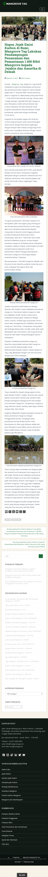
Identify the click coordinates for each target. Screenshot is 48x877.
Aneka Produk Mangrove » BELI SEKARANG (21, 618)
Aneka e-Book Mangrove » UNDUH (18, 666)
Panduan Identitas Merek (11, 814)
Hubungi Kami (29, 862)
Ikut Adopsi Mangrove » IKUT (15, 610)
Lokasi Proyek (16, 520)
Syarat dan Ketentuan (9, 840)
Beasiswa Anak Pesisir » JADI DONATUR (19, 644)
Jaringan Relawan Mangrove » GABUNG (19, 614)
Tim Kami (17, 862)
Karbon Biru (6, 769)
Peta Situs (5, 844)
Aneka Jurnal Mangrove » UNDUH (17, 640)
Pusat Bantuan (7, 831)
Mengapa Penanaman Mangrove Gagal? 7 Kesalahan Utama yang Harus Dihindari (20, 570)
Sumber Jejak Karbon (9, 778)
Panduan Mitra (7, 822)
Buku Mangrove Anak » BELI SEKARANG (19, 670)
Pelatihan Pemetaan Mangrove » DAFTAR (20, 622)
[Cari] (41, 556)
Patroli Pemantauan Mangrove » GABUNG (20, 627)
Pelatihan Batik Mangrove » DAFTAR (18, 653)
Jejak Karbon (6, 774)
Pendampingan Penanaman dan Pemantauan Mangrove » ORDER (21, 600)
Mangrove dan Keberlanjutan (12, 800)
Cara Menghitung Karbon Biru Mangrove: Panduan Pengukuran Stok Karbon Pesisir (23, 582)
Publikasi (16, 857)
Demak (7, 520)
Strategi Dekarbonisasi (10, 787)
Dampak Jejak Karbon (9, 782)
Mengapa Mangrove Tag (31, 857)
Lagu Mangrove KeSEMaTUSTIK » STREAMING (22, 661)
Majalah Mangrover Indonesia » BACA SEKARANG (23, 631)
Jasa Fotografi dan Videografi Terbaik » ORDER (22, 679)
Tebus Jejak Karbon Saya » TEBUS (17, 605)
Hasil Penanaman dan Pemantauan (14, 827)
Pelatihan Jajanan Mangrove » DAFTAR (19, 635)
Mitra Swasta (25, 78)
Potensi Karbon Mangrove (11, 795)
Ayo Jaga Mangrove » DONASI (16, 657)
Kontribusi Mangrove (9, 791)
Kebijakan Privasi (8, 835)
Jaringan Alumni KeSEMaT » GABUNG (18, 648)
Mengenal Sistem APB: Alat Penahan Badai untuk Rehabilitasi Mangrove (23, 576)
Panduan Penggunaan (10, 818)
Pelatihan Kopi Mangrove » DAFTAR (18, 674)
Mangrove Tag (17, 84)
